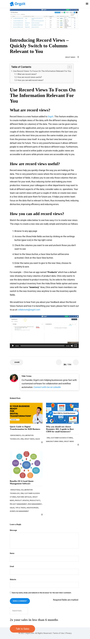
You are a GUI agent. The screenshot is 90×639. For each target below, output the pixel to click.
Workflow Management (19, 511)
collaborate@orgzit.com (29, 309)
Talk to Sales (22, 628)
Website (13, 579)
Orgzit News (70, 57)
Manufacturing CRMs (54, 441)
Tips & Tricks (20, 508)
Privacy (69, 633)
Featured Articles (24, 497)
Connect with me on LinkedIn (47, 387)
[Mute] (72, 346)
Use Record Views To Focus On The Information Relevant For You (42, 71)
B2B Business (15, 435)
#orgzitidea (15, 490)
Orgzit (50, 116)
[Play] (13, 346)
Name (12, 553)
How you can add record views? (30, 80)
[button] (68, 67)
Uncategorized (32, 508)
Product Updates (22, 500)
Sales (37, 439)
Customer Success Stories (62, 438)
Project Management (18, 504)
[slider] (42, 345)
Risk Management (35, 504)
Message (13, 530)
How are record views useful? (29, 77)
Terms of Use (58, 633)
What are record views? (27, 74)
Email (12, 566)
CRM (22, 439)
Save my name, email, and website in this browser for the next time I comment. (41, 593)
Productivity (35, 500)
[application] (44, 331)
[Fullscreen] (76, 346)
